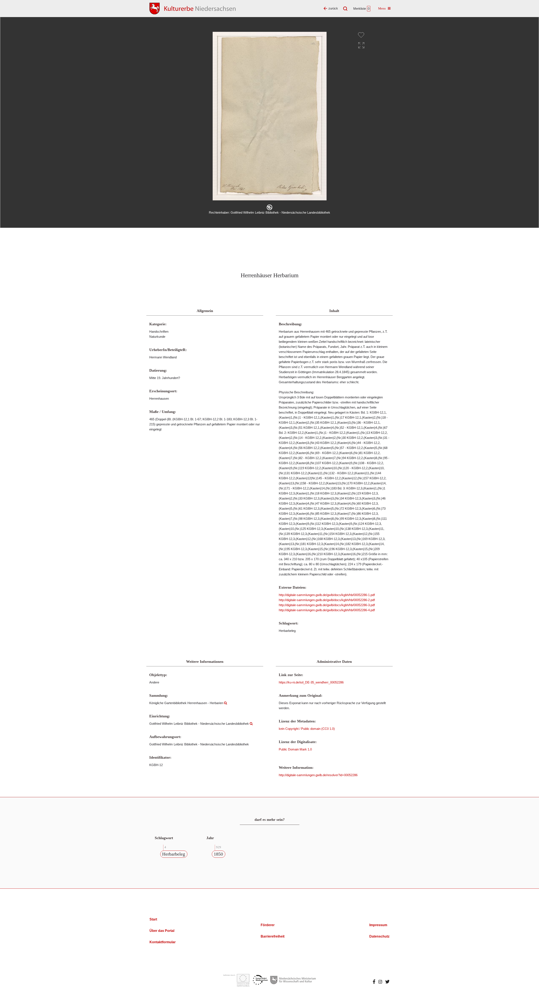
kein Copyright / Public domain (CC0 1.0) (307, 728)
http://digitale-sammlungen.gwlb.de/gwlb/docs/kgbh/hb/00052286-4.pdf (327, 610)
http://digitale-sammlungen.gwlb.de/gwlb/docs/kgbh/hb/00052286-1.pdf (327, 595)
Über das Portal (161, 930)
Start (153, 919)
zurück (333, 8)
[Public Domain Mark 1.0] (269, 207)
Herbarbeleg (173, 854)
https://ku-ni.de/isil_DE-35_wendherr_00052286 (311, 682)
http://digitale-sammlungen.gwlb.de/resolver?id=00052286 (318, 775)
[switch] (361, 35)
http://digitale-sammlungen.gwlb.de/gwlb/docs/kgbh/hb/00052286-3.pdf (327, 605)
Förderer (268, 925)
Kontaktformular (162, 942)
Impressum (378, 925)
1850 (218, 854)
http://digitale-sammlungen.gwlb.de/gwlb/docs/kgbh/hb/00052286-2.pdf (327, 600)
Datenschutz (379, 936)
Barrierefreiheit (272, 936)
